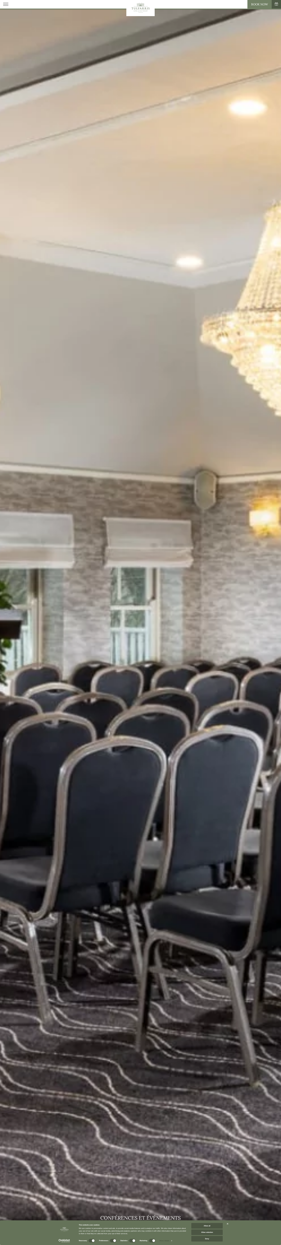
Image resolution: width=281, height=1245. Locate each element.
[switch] (113, 1240)
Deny (207, 1239)
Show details (164, 1241)
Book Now (259, 4)
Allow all (207, 1226)
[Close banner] (227, 1223)
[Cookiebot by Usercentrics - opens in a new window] (64, 1240)
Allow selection (207, 1232)
